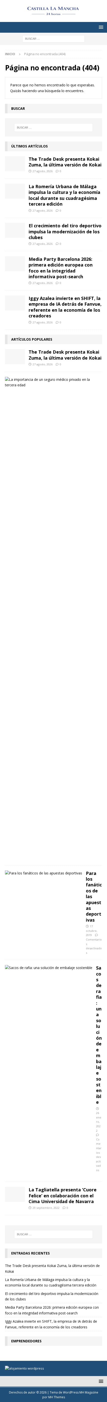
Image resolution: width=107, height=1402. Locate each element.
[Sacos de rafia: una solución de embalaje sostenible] (48, 968)
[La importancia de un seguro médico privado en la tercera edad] (51, 382)
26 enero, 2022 (98, 1121)
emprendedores (26, 1341)
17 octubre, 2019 (91, 930)
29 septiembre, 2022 (46, 1208)
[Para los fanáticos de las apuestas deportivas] (43, 873)
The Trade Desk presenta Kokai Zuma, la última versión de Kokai (65, 162)
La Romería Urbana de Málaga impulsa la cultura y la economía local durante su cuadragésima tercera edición (64, 195)
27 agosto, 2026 (43, 171)
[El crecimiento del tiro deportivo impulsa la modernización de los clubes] (15, 230)
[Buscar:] (53, 38)
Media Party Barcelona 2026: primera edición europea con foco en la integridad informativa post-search (61, 268)
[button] (100, 27)
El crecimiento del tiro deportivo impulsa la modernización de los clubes (65, 231)
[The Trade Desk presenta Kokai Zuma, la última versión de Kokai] (15, 163)
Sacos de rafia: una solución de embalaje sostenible (99, 1035)
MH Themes (56, 1397)
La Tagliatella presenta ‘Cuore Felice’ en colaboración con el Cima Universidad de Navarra (63, 1195)
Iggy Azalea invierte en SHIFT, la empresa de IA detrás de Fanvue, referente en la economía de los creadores (65, 307)
